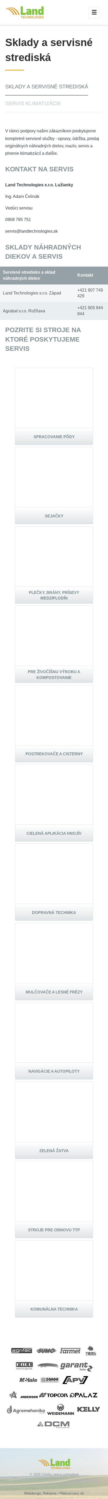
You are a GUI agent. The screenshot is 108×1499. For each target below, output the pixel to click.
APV (75, 1379)
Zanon (50, 1379)
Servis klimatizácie (33, 103)
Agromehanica (26, 1409)
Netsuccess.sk (72, 1493)
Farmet (70, 1350)
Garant (77, 1365)
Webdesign (32, 1493)
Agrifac (22, 1350)
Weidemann (62, 1409)
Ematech (25, 12)
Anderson (24, 1394)
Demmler (48, 1365)
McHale (28, 1379)
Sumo (46, 1350)
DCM (53, 1424)
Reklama (49, 1493)
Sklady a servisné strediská (46, 86)
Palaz (83, 1394)
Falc (25, 1365)
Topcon (53, 1394)
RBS (91, 1350)
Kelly (89, 1409)
